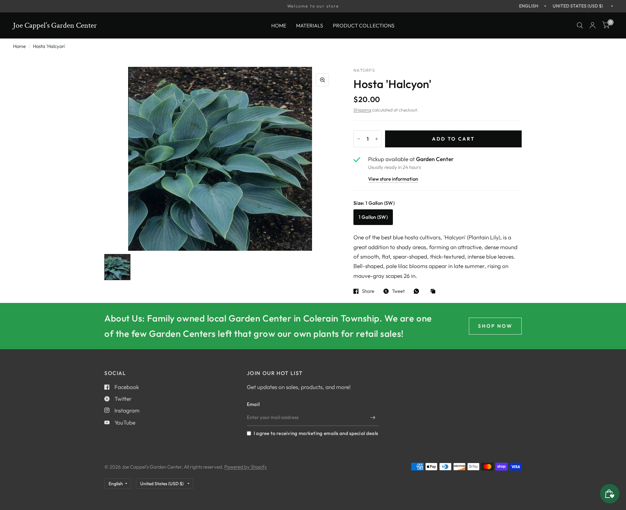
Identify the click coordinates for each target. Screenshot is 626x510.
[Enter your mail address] (372, 417)
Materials (309, 25)
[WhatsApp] (418, 291)
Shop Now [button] (495, 326)
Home (278, 25)
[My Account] (592, 25)
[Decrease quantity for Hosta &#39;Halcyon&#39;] (359, 139)
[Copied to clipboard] (434, 292)
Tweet (398, 291)
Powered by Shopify (245, 467)
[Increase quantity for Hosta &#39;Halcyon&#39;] (376, 139)
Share (368, 291)
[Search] (580, 25)
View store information (393, 179)
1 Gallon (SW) (373, 217)
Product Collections (364, 25)
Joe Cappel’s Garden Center (55, 25)
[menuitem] (278, 25)
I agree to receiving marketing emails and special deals (316, 433)
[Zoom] (322, 79)
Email (253, 404)
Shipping (362, 110)
